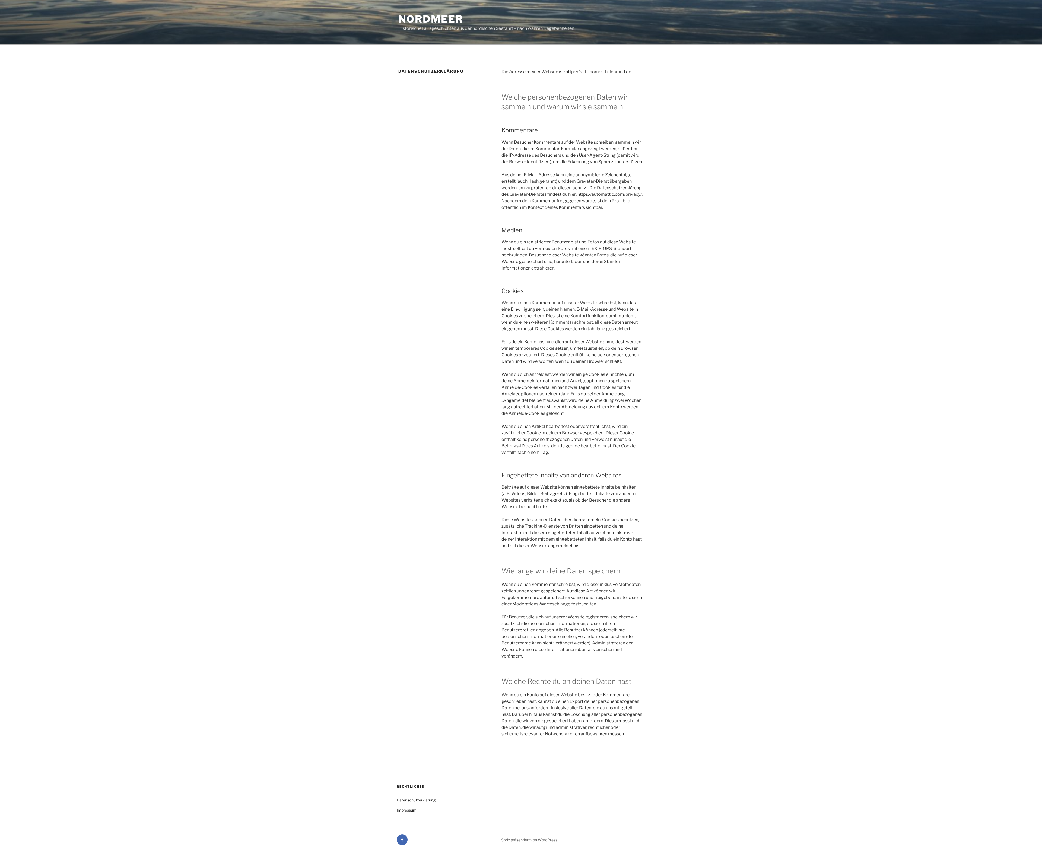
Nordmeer (430, 19)
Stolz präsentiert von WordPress (529, 840)
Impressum (407, 810)
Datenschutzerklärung (416, 800)
